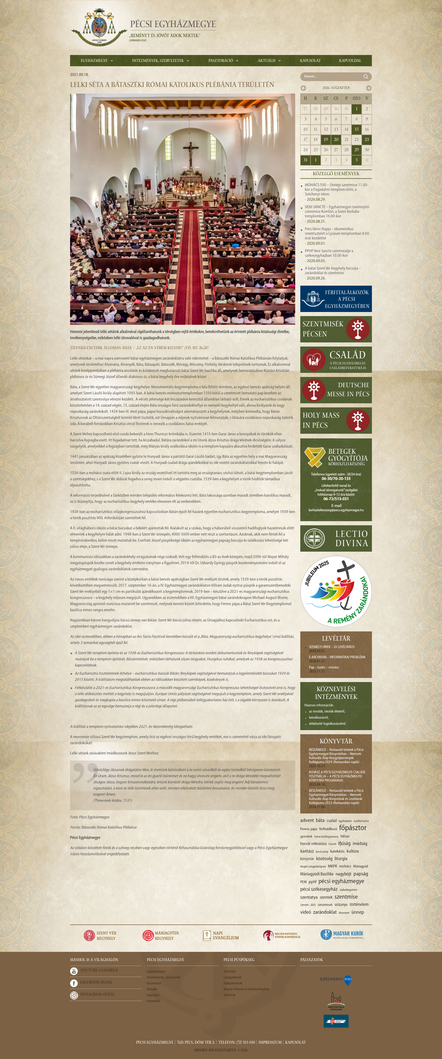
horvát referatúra (313, 844)
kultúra (353, 851)
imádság (360, 844)
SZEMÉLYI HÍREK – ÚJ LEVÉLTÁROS (332, 647)
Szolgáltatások (233, 983)
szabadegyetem (348, 889)
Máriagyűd (360, 866)
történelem (359, 904)
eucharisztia (361, 821)
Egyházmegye (94, 61)
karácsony (322, 851)
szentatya (309, 897)
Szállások (229, 995)
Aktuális (266, 61)
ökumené (344, 913)
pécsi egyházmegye (341, 881)
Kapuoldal (350, 61)
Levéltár (336, 639)
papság (360, 874)
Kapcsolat (310, 61)
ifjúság (344, 843)
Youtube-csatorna (99, 970)
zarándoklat (325, 912)
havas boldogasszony (326, 836)
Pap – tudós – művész (324, 668)
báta (320, 820)
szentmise (346, 897)
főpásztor (353, 828)
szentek (326, 897)
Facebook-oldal (96, 982)
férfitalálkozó (328, 829)
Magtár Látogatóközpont (313, 866)
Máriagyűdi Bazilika (317, 874)
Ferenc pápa (308, 829)
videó (305, 912)
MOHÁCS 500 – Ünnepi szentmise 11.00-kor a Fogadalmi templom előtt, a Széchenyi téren (336, 189)
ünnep (357, 912)
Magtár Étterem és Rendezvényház (246, 989)
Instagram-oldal (97, 995)
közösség (324, 858)
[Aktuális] (143, 27)
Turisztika (230, 971)
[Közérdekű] (336, 1021)
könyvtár (307, 859)
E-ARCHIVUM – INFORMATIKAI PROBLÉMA (337, 657)
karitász (307, 851)
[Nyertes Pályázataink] (336, 980)
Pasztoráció (220, 61)
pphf (312, 882)
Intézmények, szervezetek (158, 61)
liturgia (341, 858)
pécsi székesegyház (319, 889)
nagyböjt (343, 874)
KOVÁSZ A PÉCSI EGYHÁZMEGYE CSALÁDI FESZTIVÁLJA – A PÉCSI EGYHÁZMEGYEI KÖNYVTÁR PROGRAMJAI (337, 777)
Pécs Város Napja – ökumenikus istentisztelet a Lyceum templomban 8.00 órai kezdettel (337, 233)
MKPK (332, 866)
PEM (303, 882)
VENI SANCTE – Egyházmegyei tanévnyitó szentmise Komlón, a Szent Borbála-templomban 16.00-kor (337, 211)
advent (307, 820)
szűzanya (341, 905)
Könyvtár (336, 742)
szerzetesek (325, 905)
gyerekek (306, 836)
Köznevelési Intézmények (336, 693)
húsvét (332, 844)
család (332, 821)
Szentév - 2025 (308, 905)
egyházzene (345, 821)
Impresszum (270, 1043)
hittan (345, 836)
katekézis (337, 852)
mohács (345, 866)
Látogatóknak (232, 977)
